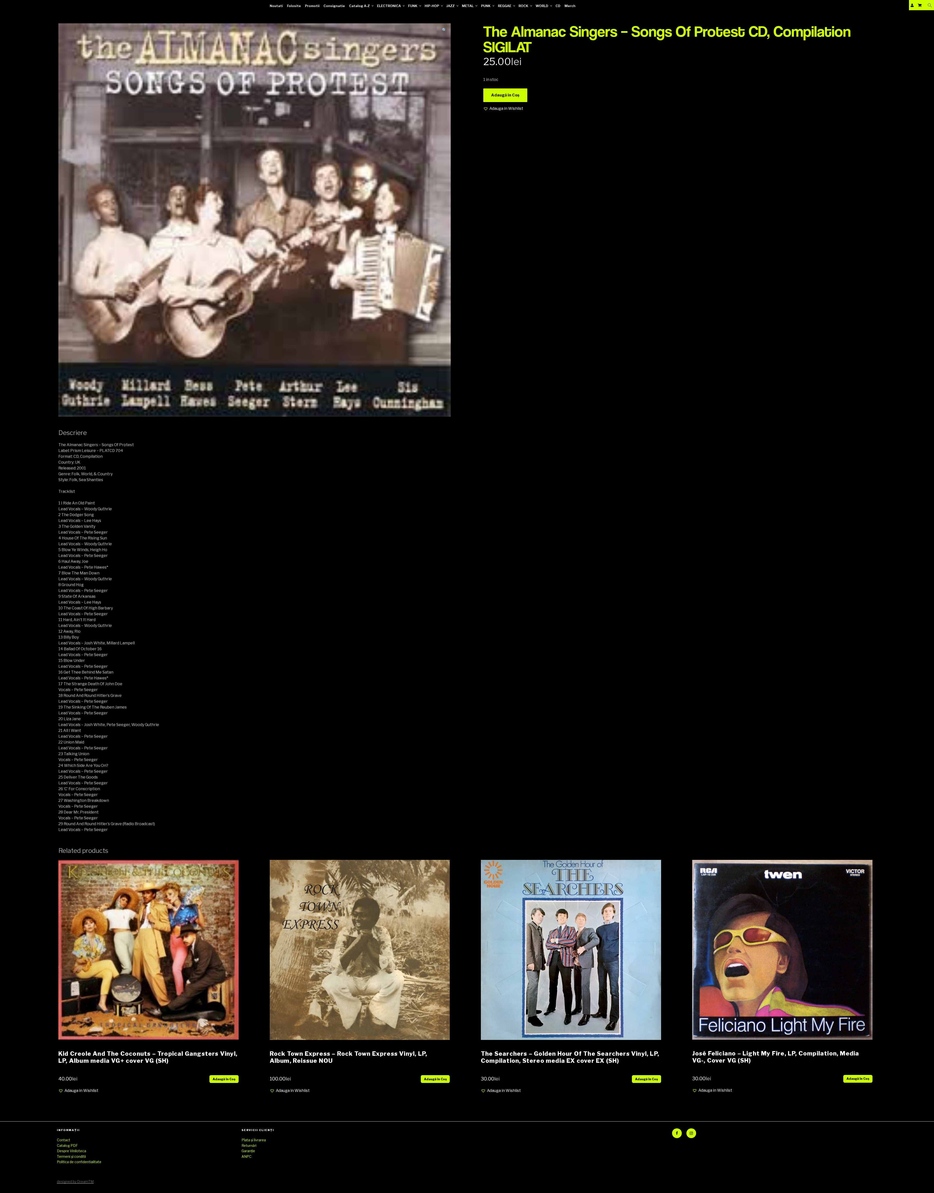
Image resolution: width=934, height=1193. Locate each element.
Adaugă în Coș (505, 95)
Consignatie (334, 6)
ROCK (523, 6)
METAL (468, 6)
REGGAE (504, 6)
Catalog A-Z (359, 6)
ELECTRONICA (389, 6)
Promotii (312, 6)
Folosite (294, 6)
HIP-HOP (432, 6)
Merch (570, 6)
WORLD (542, 6)
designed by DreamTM (75, 1181)
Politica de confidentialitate (79, 1162)
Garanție (248, 1151)
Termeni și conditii (71, 1156)
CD (558, 6)
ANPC (246, 1156)
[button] (929, 5)
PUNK (486, 6)
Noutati (276, 6)
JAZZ (450, 6)
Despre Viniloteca (71, 1151)
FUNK (412, 6)
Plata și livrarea (254, 1140)
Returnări (249, 1145)
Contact (63, 1140)
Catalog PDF (67, 1145)
